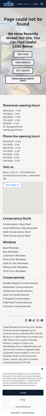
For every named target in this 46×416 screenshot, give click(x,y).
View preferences (23, 406)
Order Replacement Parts (23, 79)
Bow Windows (11, 247)
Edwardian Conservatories (18, 287)
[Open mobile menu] (42, 4)
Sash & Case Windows (15, 263)
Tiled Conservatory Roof (16, 235)
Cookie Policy (15, 413)
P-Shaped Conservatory (16, 298)
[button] (42, 369)
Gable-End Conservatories (18, 291)
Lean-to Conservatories (16, 294)
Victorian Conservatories (17, 306)
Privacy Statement (27, 413)
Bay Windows (10, 251)
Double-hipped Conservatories (20, 283)
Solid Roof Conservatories (17, 302)
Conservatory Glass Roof (17, 224)
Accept (23, 392)
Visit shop (23, 54)
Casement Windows (14, 255)
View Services (23, 62)
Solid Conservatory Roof (16, 231)
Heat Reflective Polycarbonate (20, 228)
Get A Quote (23, 70)
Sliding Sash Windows (15, 267)
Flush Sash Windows (14, 259)
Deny (23, 399)
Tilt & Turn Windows (14, 271)
